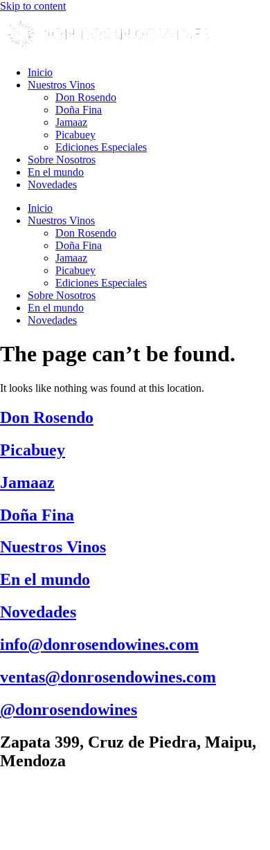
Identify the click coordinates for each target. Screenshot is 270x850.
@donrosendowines (68, 709)
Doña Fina (78, 110)
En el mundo (56, 172)
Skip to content (33, 6)
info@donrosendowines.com (99, 644)
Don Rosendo (85, 97)
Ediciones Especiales (101, 147)
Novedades (52, 184)
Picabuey (75, 135)
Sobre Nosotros (62, 159)
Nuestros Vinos (61, 85)
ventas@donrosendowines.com (108, 677)
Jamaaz (71, 122)
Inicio (40, 72)
